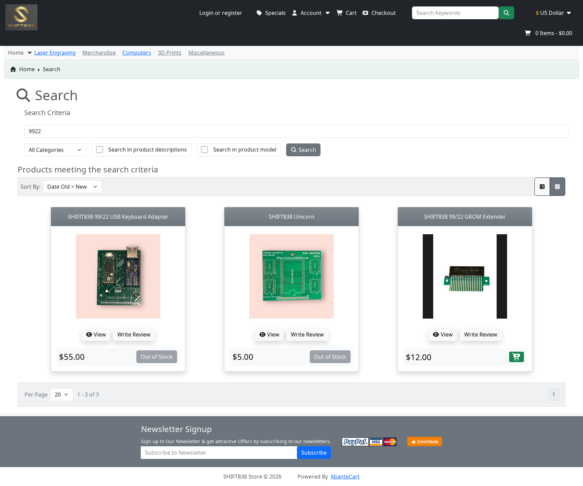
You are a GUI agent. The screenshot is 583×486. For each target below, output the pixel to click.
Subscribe (314, 452)
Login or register (220, 13)
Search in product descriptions (147, 149)
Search (306, 150)
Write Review (133, 334)
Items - (553, 33)
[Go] (506, 12)
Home (26, 69)
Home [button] (17, 52)
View (99, 334)
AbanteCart (345, 476)
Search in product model (244, 149)
